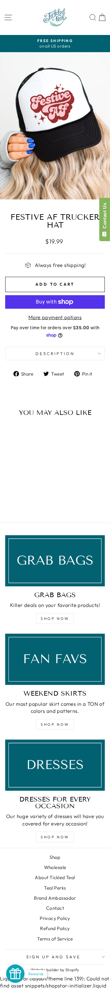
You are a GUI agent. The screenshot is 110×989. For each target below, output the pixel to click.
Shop (55, 857)
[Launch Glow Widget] (15, 973)
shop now (55, 724)
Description (55, 353)
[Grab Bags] (55, 560)
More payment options (55, 317)
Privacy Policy (55, 918)
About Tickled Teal (55, 877)
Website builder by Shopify (55, 969)
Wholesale (55, 867)
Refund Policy (55, 928)
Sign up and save (53, 956)
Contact (55, 908)
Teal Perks (55, 888)
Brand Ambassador (55, 898)
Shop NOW (55, 618)
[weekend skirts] (55, 659)
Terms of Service (55, 939)
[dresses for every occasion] (55, 765)
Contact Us (104, 217)
